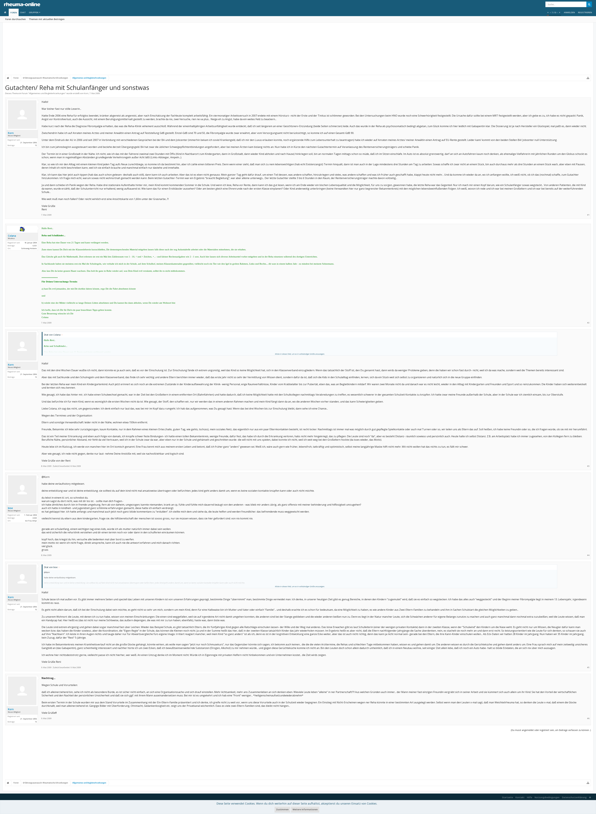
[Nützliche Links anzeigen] (588, 78)
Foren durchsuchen (15, 19)
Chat (23, 12)
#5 (588, 667)
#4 (588, 555)
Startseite (507, 797)
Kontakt (519, 797)
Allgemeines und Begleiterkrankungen (47, 93)
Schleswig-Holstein (29, 248)
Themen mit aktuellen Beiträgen (47, 19)
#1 (588, 215)
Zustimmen (282, 809)
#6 (588, 718)
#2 (588, 322)
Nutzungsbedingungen (547, 797)
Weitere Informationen (305, 809)
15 (36, 145)
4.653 (35, 518)
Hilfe (529, 797)
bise (10, 508)
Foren (13, 12)
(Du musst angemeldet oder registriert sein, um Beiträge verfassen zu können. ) (551, 730)
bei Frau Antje (31, 521)
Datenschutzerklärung (574, 797)
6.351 (35, 245)
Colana (12, 235)
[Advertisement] (298, 50)
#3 (588, 466)
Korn (86, 93)
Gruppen (33, 12)
